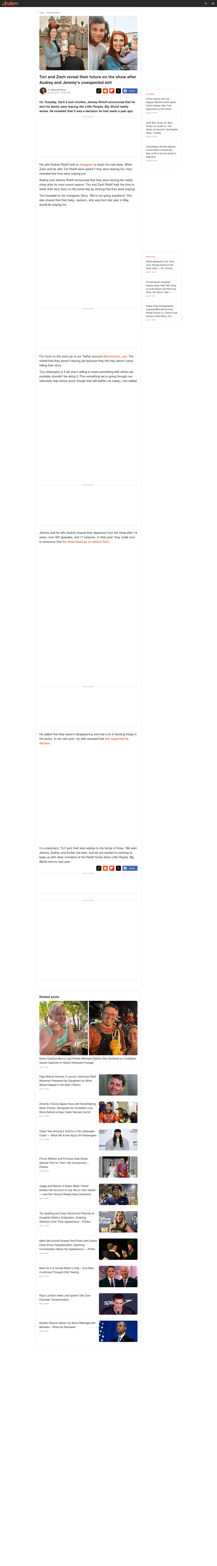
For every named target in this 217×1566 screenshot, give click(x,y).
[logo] (10, 3)
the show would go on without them (85, 541)
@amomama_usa (115, 356)
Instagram (86, 164)
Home (41, 12)
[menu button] (213, 4)
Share (132, 90)
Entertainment (53, 12)
